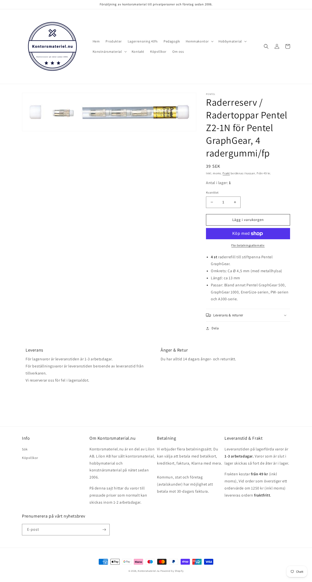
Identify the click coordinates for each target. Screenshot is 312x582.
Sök (25, 449)
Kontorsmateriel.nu (149, 570)
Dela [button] (215, 328)
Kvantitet (212, 192)
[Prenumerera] (104, 529)
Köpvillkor (30, 458)
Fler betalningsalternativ (248, 245)
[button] (199, 41)
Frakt (226, 173)
